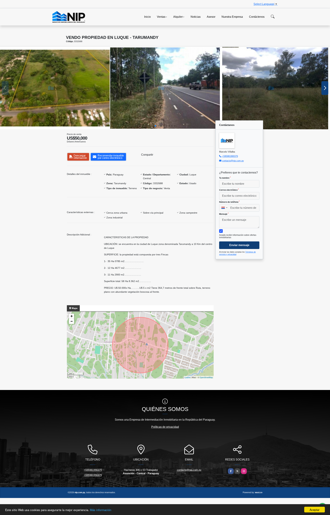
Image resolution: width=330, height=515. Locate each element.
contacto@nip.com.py (233, 160)
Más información (100, 510)
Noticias (196, 16)
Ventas (161, 16)
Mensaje (224, 214)
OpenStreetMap (206, 377)
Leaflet (187, 377)
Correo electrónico (229, 189)
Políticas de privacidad (165, 426)
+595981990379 (230, 156)
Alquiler (178, 16)
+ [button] (71, 316)
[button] (155, 126)
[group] (55, 88)
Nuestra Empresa (232, 16)
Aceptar (315, 509)
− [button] (71, 321)
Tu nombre (225, 177)
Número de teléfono (229, 201)
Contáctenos (257, 16)
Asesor (211, 16)
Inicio (147, 16)
